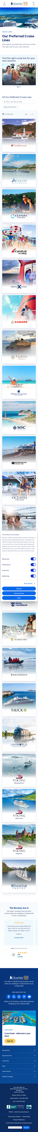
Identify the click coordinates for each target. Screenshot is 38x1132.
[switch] (33, 564)
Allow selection (19, 593)
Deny (19, 598)
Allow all (19, 589)
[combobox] (32, 114)
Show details (28, 583)
